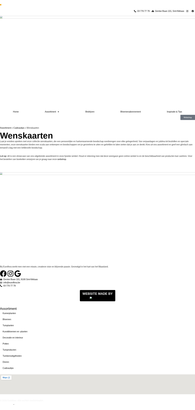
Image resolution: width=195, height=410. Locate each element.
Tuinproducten (9, 350)
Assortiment (50, 112)
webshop (61, 159)
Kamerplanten (9, 313)
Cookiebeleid (6, 404)
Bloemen (7, 319)
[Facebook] (3, 273)
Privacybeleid (21, 404)
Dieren (6, 362)
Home (16, 112)
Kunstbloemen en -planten (15, 331)
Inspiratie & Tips (174, 112)
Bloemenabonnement (130, 112)
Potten (6, 344)
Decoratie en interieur (13, 338)
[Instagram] (10, 273)
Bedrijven (89, 112)
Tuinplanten (8, 325)
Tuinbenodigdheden (12, 356)
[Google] (17, 273)
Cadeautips (18, 128)
